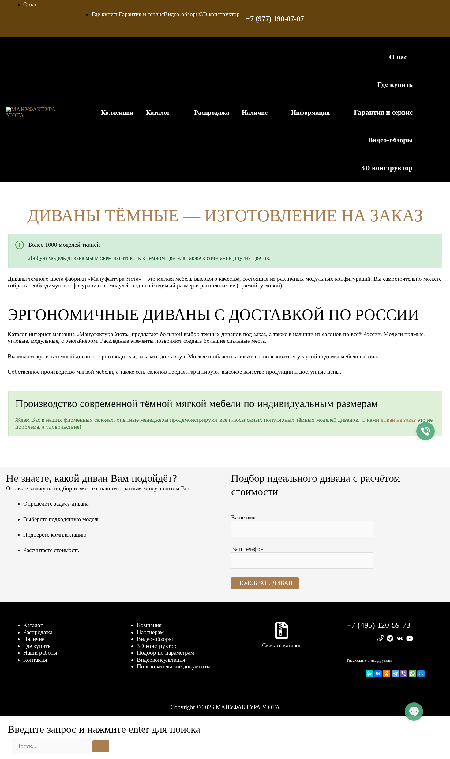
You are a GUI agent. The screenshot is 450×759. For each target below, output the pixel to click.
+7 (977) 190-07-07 (275, 19)
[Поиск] (100, 746)
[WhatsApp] (412, 673)
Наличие (33, 639)
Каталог (33, 625)
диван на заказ (398, 420)
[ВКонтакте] (378, 673)
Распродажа (37, 632)
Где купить (37, 646)
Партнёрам (150, 632)
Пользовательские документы (174, 666)
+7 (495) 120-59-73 (379, 625)
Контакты (35, 659)
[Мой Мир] (421, 673)
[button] (431, 112)
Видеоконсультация (161, 659)
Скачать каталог (282, 645)
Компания (149, 625)
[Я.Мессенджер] (369, 673)
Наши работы (40, 652)
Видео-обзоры (155, 639)
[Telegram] (395, 673)
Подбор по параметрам (165, 652)
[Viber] (403, 673)
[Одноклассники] (386, 673)
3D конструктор (157, 646)
